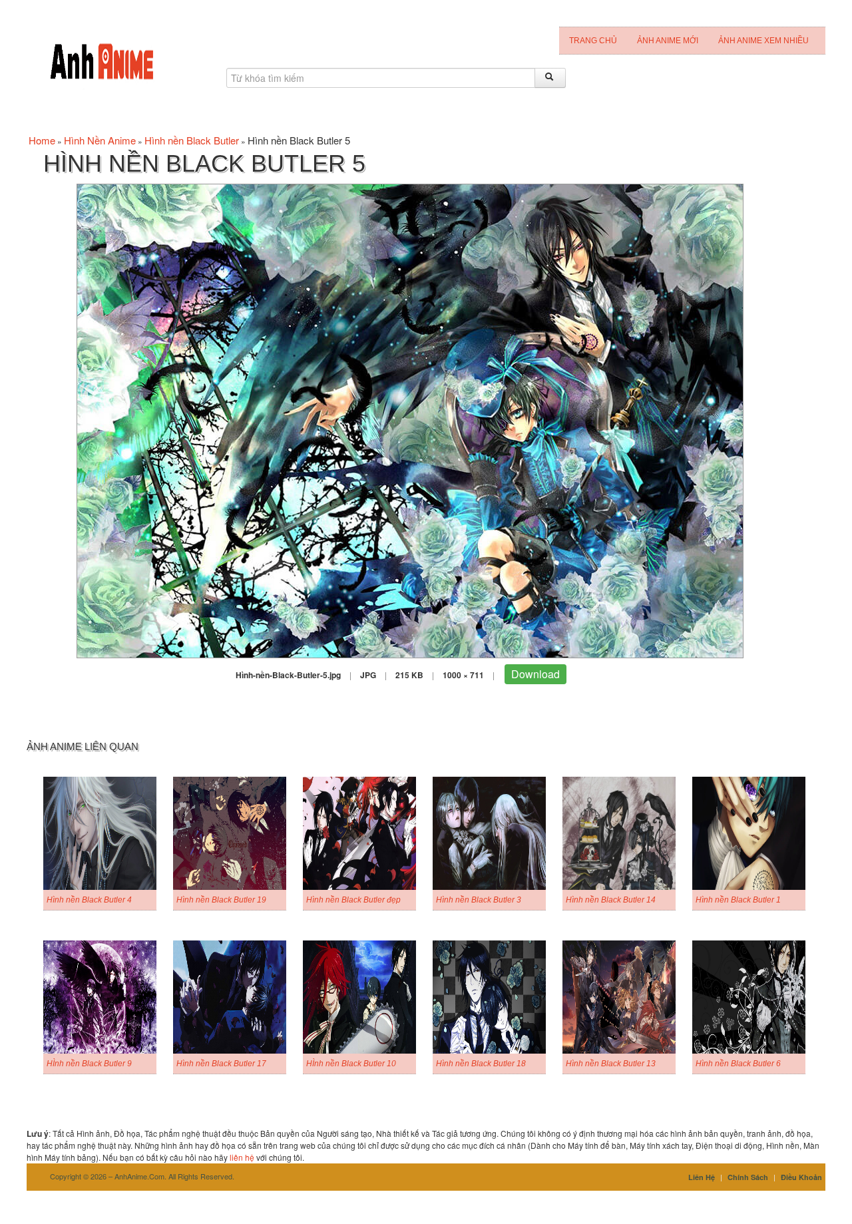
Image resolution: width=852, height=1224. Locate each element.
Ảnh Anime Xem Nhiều (763, 40)
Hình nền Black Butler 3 (478, 900)
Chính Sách (748, 1177)
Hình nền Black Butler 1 (738, 900)
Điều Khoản (801, 1177)
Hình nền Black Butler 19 (221, 900)
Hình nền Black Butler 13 (611, 1063)
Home (42, 140)
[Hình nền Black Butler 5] (410, 419)
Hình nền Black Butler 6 (738, 1063)
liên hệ (242, 1157)
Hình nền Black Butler (191, 140)
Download (535, 674)
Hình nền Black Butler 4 (89, 900)
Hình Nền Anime (100, 140)
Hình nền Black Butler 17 (221, 1063)
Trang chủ (593, 40)
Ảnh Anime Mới (667, 40)
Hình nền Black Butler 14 (611, 900)
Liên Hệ (701, 1177)
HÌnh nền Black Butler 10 (351, 1063)
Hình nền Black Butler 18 (481, 1063)
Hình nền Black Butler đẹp (353, 900)
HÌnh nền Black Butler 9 (89, 1063)
